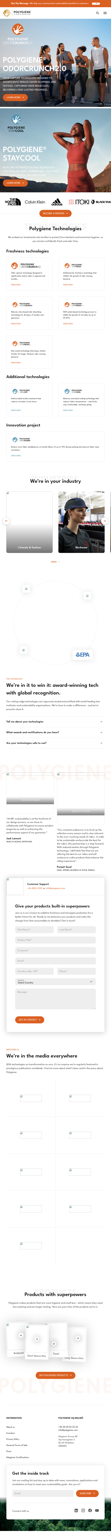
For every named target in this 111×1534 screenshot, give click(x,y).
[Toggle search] (97, 13)
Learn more (13, 97)
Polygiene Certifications (17, 1457)
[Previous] (6, 521)
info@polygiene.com (55, 888)
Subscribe (85, 1493)
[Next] (104, 521)
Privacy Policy (12, 1439)
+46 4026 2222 (34, 888)
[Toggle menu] (105, 13)
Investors (10, 1433)
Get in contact (28, 1020)
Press (8, 1451)
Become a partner (53, 213)
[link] (17, 13)
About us (10, 1427)
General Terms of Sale (16, 1445)
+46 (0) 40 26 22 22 (68, 1427)
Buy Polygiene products (53, 1375)
